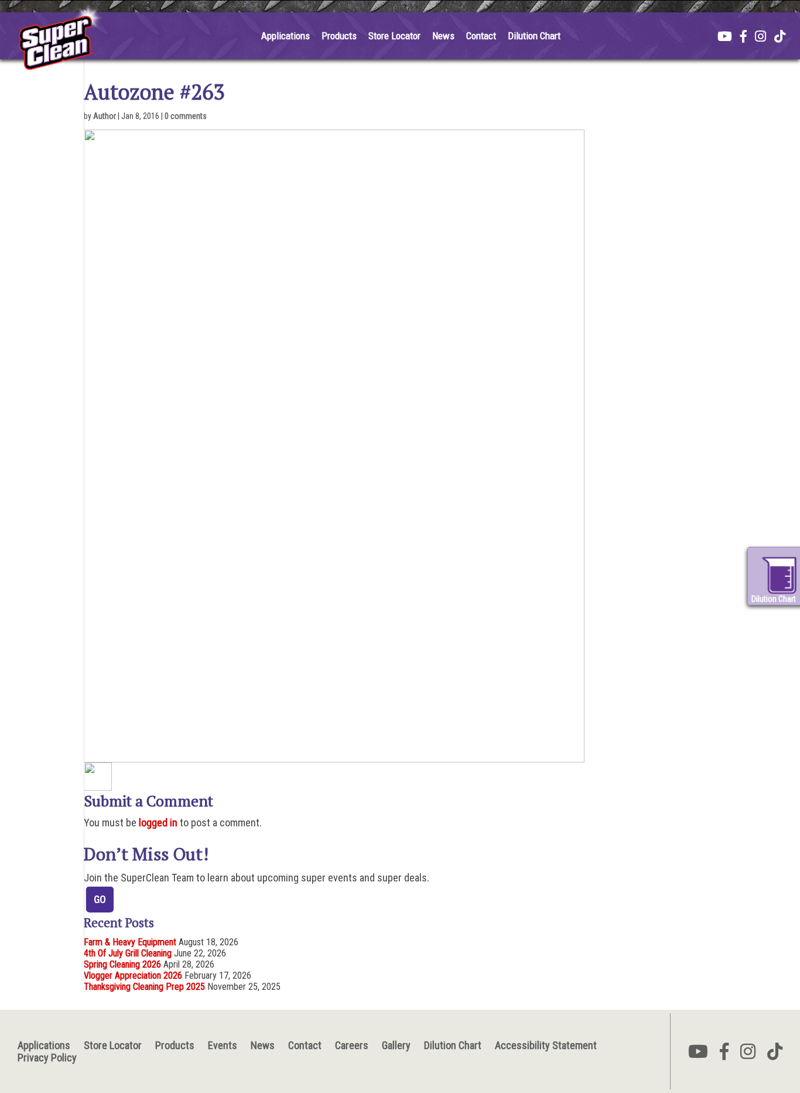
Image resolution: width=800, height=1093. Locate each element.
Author (104, 116)
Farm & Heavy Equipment (130, 942)
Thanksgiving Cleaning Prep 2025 (144, 986)
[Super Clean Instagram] (760, 37)
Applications (285, 36)
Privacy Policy (47, 1057)
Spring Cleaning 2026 (122, 964)
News (443, 36)
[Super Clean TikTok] (779, 37)
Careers (351, 1045)
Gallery (396, 1045)
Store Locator (394, 36)
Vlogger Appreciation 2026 (133, 975)
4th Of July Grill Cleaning (128, 953)
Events (222, 1045)
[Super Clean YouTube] (724, 37)
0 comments (186, 116)
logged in (158, 822)
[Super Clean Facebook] (743, 37)
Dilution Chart (534, 36)
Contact (481, 36)
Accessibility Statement (546, 1045)
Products (339, 36)
